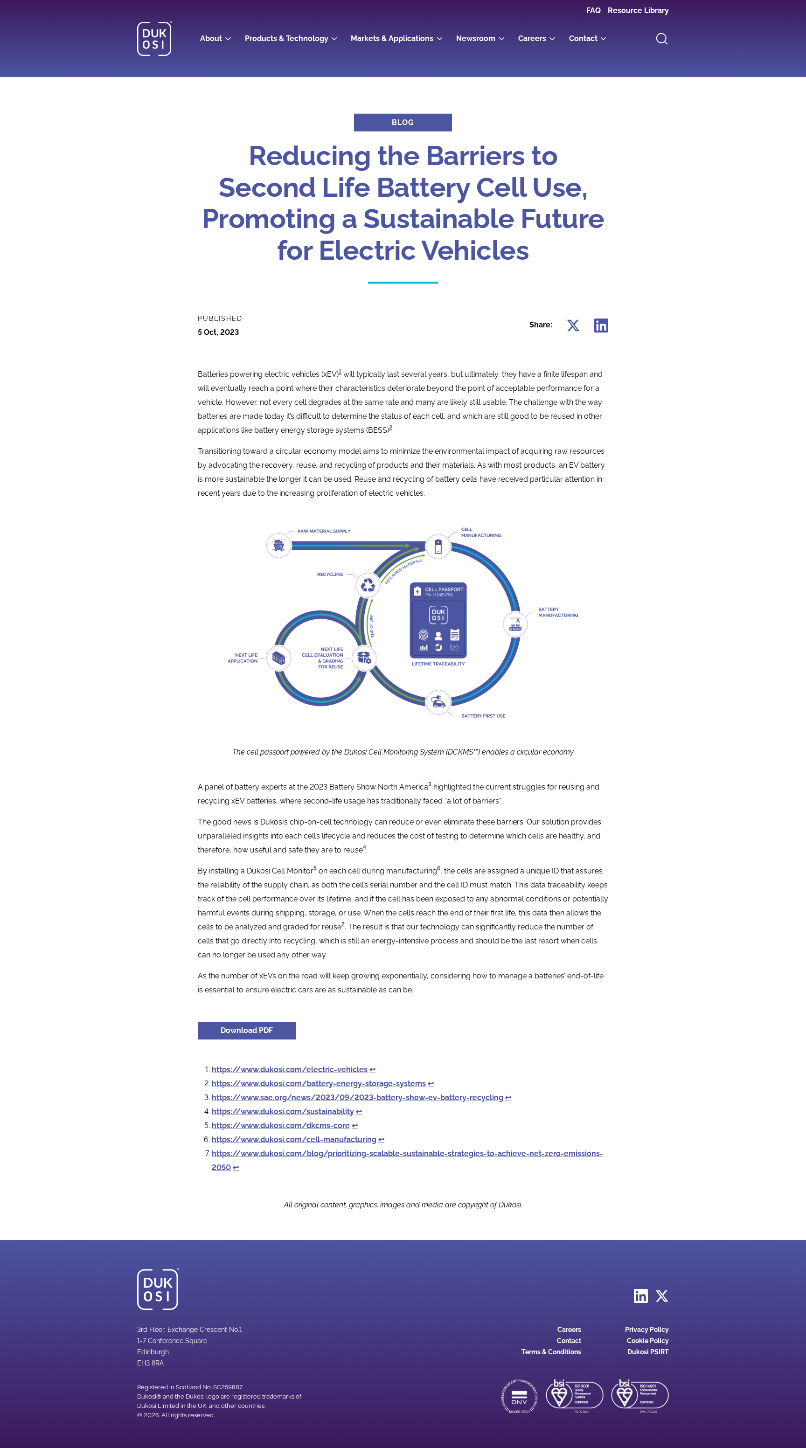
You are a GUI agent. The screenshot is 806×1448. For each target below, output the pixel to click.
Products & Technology (286, 38)
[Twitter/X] (662, 1295)
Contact (583, 38)
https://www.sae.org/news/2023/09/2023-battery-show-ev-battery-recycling (357, 1097)
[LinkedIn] (641, 1295)
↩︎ (372, 1069)
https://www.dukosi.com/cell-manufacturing (294, 1139)
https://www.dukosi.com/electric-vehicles (290, 1069)
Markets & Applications (392, 38)
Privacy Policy (647, 1329)
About (211, 38)
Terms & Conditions (551, 1352)
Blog (403, 122)
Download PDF (258, 1030)
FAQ (593, 10)
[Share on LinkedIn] (601, 324)
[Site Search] (662, 39)
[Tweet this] (573, 324)
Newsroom (475, 38)
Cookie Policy (648, 1340)
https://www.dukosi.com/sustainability (283, 1111)
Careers (532, 38)
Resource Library (638, 10)
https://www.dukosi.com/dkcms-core (281, 1125)
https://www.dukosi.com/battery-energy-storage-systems (319, 1083)
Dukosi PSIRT (648, 1352)
